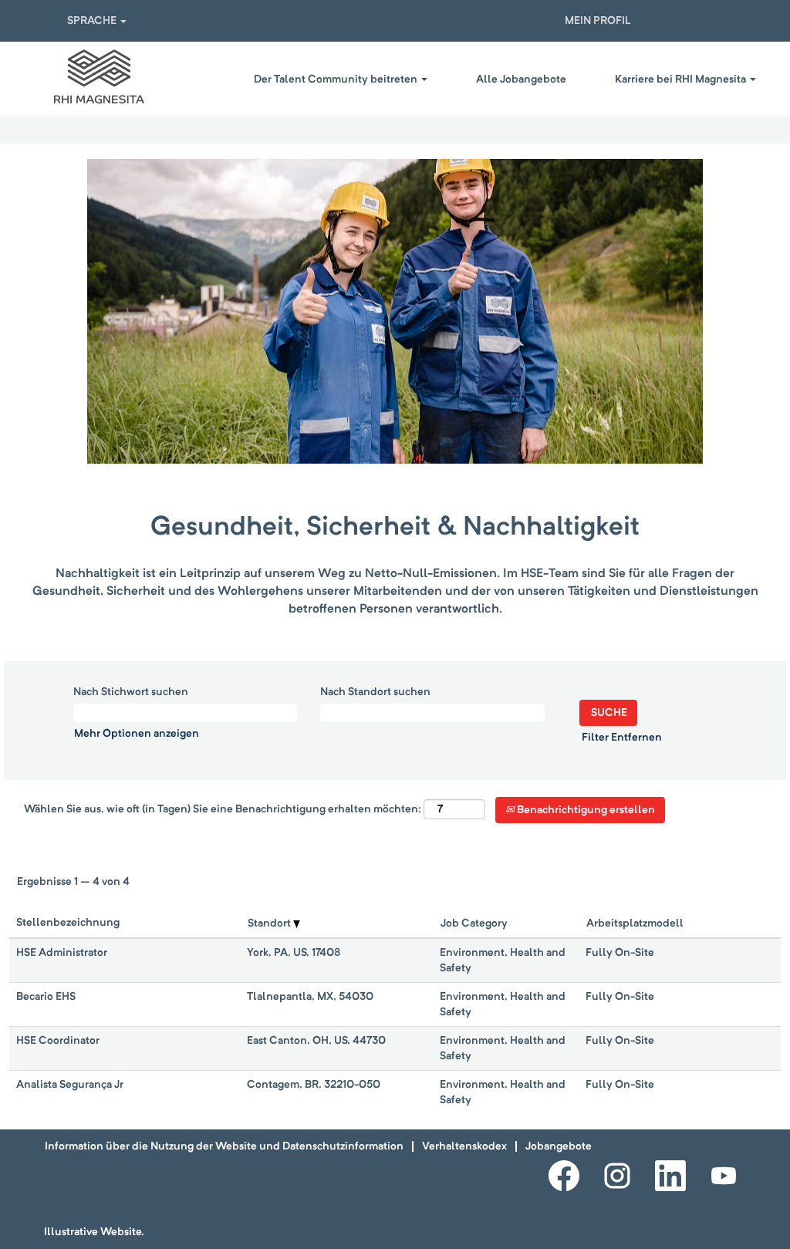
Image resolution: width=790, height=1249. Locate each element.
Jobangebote (558, 1146)
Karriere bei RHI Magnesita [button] (681, 79)
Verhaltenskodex (464, 1146)
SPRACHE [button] (93, 20)
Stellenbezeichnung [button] (68, 922)
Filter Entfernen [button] (622, 737)
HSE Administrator (61, 952)
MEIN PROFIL (598, 20)
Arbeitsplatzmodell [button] (635, 923)
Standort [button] (270, 923)
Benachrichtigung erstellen (585, 810)
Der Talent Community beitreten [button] (337, 79)
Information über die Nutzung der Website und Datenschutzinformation (224, 1146)
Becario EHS (46, 996)
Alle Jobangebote (521, 79)
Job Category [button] (474, 923)
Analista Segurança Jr (69, 1084)
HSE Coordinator (58, 1040)
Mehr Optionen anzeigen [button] (136, 733)
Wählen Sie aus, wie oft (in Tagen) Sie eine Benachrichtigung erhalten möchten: (222, 809)
